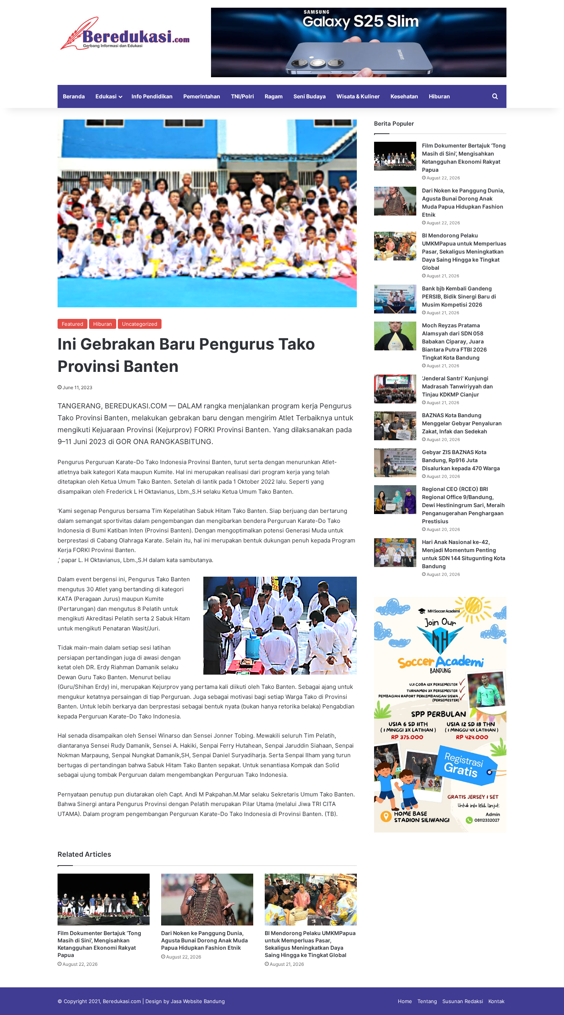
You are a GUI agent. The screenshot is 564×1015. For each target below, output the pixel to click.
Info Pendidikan (152, 96)
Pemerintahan (201, 96)
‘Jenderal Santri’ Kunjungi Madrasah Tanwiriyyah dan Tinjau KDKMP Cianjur (457, 386)
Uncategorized (139, 324)
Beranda (74, 96)
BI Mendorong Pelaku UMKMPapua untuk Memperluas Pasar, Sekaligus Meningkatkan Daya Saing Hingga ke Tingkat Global (464, 251)
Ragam (274, 96)
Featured (72, 324)
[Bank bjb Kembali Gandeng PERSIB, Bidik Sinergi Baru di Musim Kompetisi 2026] (395, 299)
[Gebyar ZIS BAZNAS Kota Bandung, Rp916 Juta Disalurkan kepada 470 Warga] (395, 462)
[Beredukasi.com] (125, 33)
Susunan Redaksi (462, 1001)
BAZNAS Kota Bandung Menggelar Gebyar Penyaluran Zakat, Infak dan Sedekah (462, 423)
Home (405, 1001)
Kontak (496, 1001)
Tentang (427, 1001)
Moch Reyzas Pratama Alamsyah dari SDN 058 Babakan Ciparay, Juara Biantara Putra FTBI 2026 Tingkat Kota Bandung (454, 341)
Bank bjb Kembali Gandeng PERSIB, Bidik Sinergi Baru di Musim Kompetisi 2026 (459, 296)
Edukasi (106, 96)
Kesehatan (404, 96)
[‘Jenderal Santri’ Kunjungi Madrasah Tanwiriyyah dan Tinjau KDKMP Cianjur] (395, 389)
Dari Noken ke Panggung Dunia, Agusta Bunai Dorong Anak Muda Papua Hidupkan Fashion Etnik (204, 940)
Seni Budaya (310, 96)
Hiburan (439, 96)
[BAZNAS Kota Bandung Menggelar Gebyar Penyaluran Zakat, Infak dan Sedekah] (395, 425)
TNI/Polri (242, 96)
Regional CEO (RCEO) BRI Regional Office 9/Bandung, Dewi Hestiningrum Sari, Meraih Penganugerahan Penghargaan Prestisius (463, 505)
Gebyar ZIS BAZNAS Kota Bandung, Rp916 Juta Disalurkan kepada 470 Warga (461, 460)
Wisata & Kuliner (358, 96)
